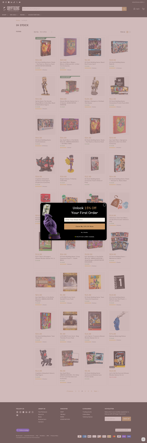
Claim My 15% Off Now (84, 226)
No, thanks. (84, 232)
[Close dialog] (104, 205)
